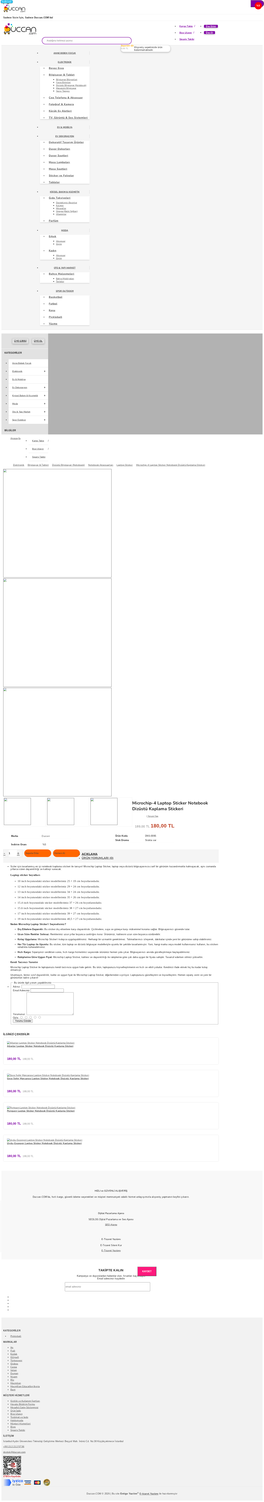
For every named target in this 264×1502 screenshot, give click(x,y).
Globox (14, 1363)
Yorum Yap (153, 816)
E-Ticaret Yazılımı (111, 1250)
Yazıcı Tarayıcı (63, 91)
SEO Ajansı (111, 1224)
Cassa (13, 1367)
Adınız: (17, 986)
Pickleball (15, 1336)
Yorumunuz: (19, 1014)
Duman (14, 1373)
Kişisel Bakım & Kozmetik (65, 191)
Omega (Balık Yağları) (67, 211)
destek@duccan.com (14, 1452)
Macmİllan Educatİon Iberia (25, 1386)
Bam (12, 1389)
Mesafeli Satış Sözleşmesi (24, 1407)
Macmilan (15, 1383)
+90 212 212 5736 (13, 1446)
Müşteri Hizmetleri (20, 1423)
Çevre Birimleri (63, 82)
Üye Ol (209, 32)
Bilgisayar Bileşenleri (66, 79)
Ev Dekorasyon (64, 136)
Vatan (13, 1370)
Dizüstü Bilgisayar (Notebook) (71, 85)
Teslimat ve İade (19, 1417)
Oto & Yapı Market (64, 267)
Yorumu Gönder (22, 1021)
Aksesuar (60, 241)
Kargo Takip (186, 26)
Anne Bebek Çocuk (65, 53)
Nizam (13, 1376)
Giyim (59, 244)
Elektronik (64, 62)
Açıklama (90, 854)
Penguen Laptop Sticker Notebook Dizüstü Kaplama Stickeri (41, 1111)
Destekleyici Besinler (66, 202)
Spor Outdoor (65, 291)
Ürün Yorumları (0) (98, 858)
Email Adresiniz (21, 990)
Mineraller (61, 208)
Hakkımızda (16, 1420)
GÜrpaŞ (14, 1357)
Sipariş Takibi (186, 39)
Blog (13, 1427)
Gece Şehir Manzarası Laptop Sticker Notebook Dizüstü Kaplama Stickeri (48, 1078)
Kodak (13, 1354)
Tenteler (60, 281)
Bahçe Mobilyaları (65, 278)
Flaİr (12, 1350)
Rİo (12, 1380)
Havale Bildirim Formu (22, 1404)
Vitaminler (61, 214)
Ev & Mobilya (64, 127)
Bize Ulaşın (185, 32)
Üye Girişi (211, 26)
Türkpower (16, 1360)
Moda (64, 230)
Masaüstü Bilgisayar (66, 88)
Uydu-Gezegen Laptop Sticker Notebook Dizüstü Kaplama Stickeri (44, 1143)
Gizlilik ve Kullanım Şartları (25, 1401)
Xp (11, 1347)
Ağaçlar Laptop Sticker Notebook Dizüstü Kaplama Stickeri (40, 1046)
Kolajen (60, 205)
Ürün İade (15, 1410)
